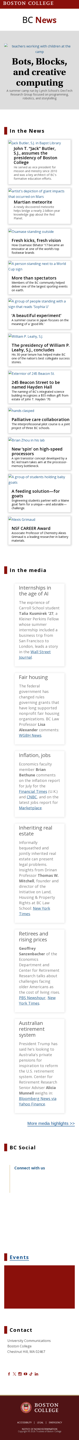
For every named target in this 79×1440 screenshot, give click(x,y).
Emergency (55, 1422)
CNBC (32, 796)
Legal (40, 1422)
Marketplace (30, 807)
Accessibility (24, 1422)
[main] (39, 718)
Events (19, 1257)
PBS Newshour (32, 997)
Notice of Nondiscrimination (39, 1429)
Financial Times (33, 791)
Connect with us (29, 1167)
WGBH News (30, 735)
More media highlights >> (51, 1123)
